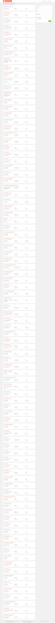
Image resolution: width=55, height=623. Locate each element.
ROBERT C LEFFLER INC (6, 85)
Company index (49, 1)
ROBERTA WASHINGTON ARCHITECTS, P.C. (9, 542)
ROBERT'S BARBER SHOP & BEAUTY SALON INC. (10, 496)
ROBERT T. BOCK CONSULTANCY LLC (8, 411)
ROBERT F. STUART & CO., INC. (7, 192)
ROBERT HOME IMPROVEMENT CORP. (8, 258)
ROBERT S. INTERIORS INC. (7, 391)
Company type (39, 17)
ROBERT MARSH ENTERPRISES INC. (8, 364)
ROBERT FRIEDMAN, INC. (7, 225)
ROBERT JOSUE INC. (6, 284)
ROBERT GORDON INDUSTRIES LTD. (8, 238)
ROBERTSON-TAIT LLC (6, 608)
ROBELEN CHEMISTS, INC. (7, 19)
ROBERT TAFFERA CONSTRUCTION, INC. (9, 424)
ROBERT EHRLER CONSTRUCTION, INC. (8, 178)
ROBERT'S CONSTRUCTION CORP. (8, 509)
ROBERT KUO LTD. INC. (6, 305)
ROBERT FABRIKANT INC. (7, 199)
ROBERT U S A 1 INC (6, 437)
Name (38, 7)
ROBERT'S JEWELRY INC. (7, 516)
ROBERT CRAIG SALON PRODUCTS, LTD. (8, 119)
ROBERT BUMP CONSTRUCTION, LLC (8, 79)
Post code (38, 14)
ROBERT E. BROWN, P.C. (6, 152)
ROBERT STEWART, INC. (6, 404)
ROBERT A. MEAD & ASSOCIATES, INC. (8, 45)
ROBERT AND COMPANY (7, 58)
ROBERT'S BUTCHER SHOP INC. (7, 503)
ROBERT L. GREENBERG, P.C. (7, 318)
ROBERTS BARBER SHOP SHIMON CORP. (9, 575)
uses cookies (9, 621)
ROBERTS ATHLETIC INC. (7, 568)
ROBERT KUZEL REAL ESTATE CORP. (8, 311)
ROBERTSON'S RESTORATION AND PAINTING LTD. (10, 601)
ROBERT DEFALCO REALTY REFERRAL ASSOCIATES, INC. (11, 132)
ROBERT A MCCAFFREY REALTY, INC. (8, 38)
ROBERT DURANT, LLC (6, 145)
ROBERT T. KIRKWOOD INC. (7, 417)
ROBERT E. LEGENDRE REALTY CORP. (8, 165)
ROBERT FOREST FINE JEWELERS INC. (8, 212)
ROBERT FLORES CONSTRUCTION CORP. (9, 205)
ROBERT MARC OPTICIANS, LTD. (8, 351)
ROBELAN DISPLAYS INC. (7, 12)
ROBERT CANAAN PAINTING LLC (8, 99)
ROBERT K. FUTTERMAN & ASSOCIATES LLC (9, 291)
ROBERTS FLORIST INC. (6, 595)
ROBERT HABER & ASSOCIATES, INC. (8, 251)
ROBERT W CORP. (6, 463)
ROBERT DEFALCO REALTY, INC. (7, 139)
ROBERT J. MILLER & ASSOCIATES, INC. (8, 271)
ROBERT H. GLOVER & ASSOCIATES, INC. (9, 245)
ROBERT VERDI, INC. (6, 457)
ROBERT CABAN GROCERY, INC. (7, 92)
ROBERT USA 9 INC (6, 450)
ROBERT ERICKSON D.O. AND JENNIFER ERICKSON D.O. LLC (11, 185)
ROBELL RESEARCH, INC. (7, 25)
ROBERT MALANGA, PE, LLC (7, 344)
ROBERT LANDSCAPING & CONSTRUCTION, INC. (10, 331)
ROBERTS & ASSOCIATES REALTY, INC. (8, 562)
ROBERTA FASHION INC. (7, 529)
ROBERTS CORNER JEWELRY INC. (8, 588)
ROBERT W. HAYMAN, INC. (7, 470)
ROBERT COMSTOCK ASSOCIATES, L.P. (8, 106)
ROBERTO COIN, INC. (6, 549)
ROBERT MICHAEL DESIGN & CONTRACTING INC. (10, 377)
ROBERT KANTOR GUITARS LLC (7, 297)
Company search (44, 1)
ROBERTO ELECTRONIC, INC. (7, 555)
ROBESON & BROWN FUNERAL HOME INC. (9, 614)
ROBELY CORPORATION (6, 32)
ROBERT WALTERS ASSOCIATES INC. (8, 483)
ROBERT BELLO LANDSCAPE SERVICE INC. (9, 72)
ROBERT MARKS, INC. (6, 357)
